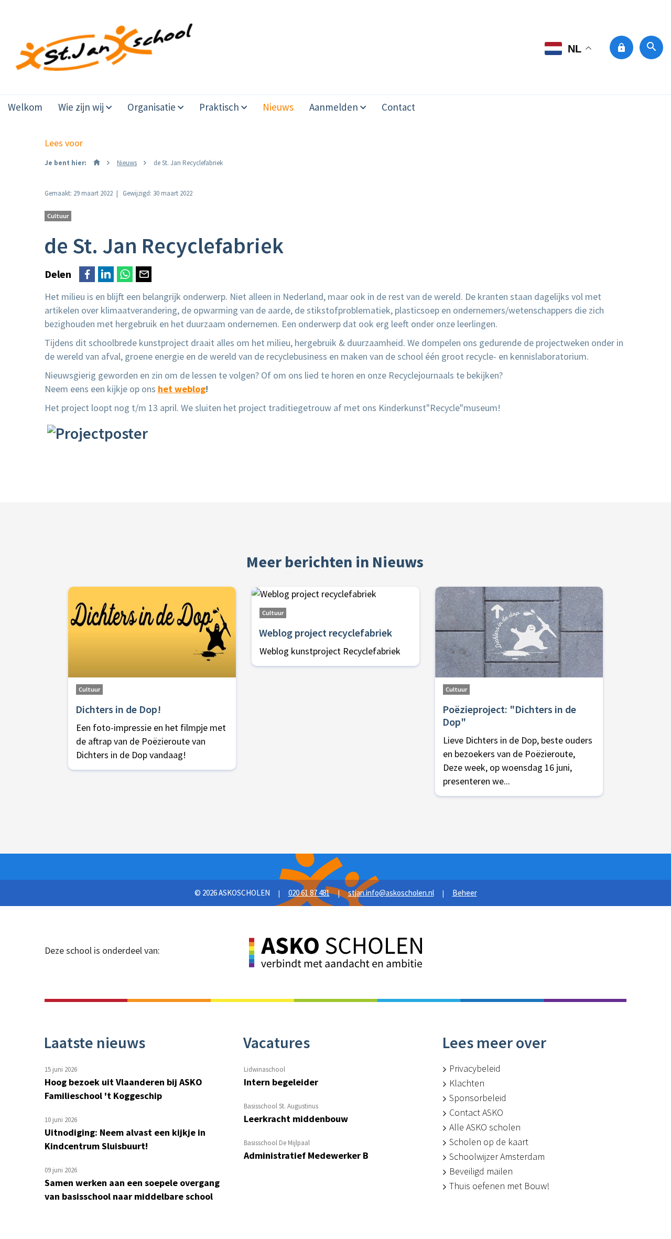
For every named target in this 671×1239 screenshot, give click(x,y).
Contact (398, 107)
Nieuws (278, 107)
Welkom (25, 107)
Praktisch (219, 107)
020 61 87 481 (309, 893)
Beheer (464, 893)
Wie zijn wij (81, 107)
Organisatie (151, 107)
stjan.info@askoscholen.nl (391, 893)
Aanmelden (333, 107)
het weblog (181, 389)
